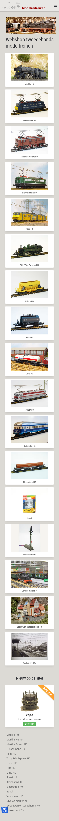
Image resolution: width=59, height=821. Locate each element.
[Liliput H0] (29, 284)
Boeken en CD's (29, 663)
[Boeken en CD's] (29, 646)
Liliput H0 (29, 301)
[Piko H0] (29, 320)
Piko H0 (29, 337)
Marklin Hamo (29, 120)
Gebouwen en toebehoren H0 (29, 627)
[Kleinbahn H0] (29, 429)
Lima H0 (29, 374)
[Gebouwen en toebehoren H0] (29, 610)
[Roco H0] (29, 212)
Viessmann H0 (29, 554)
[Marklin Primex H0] (29, 139)
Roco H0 (29, 229)
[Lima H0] (29, 356)
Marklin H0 (29, 84)
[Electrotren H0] (29, 465)
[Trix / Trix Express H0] (29, 248)
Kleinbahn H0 (30, 446)
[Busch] (29, 501)
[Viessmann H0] (29, 537)
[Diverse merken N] (29, 573)
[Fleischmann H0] (29, 175)
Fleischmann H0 (29, 193)
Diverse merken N (29, 591)
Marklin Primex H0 (29, 157)
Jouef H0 (29, 410)
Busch (29, 518)
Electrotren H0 (29, 482)
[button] (55, 5)
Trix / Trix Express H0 (29, 265)
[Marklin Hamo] (29, 103)
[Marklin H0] (29, 67)
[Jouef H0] (29, 393)
